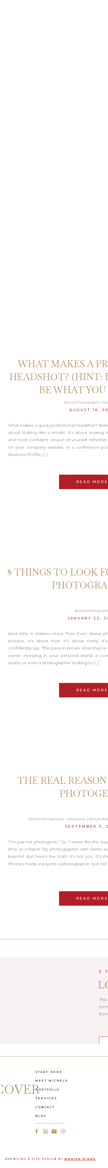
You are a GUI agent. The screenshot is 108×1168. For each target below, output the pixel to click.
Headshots (75, 819)
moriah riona (80, 1158)
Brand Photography (82, 402)
